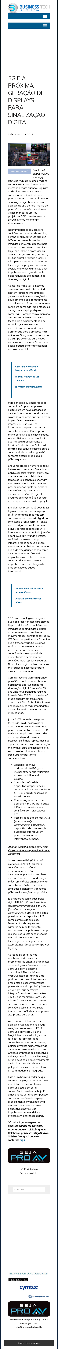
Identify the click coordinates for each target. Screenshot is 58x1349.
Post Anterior (31, 1169)
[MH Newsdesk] (29, 8)
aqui (22, 1139)
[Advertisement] (29, 51)
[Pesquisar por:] (29, 1189)
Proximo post (27, 1173)
